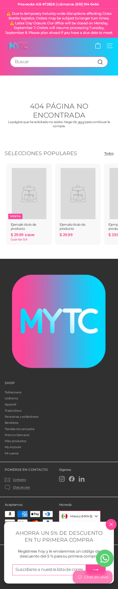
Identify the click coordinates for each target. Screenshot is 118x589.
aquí (81, 122)
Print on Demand (17, 435)
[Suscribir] (96, 569)
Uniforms (11, 398)
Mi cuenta (12, 453)
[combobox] (59, 62)
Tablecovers (13, 392)
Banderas (11, 423)
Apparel (10, 404)
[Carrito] (97, 46)
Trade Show (13, 411)
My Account (13, 447)
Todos (108, 153)
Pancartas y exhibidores (21, 417)
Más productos (15, 441)
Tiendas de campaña (19, 429)
